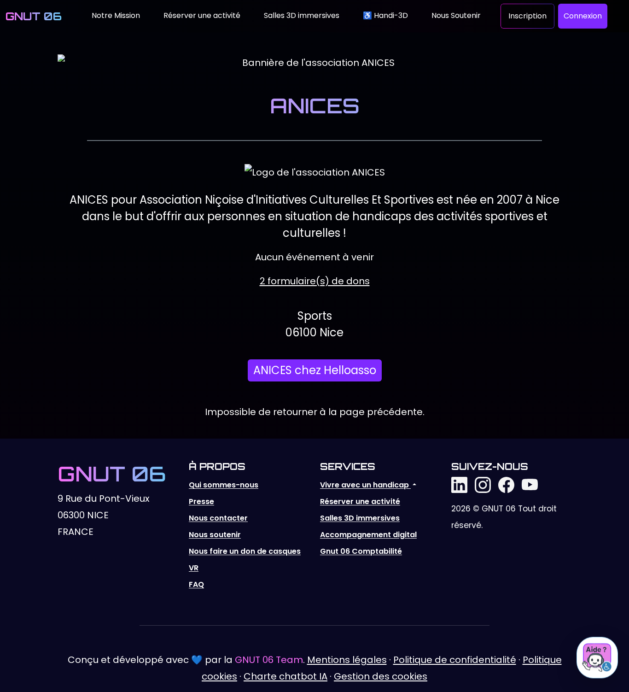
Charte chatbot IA (285, 676)
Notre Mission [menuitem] (116, 15)
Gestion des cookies (380, 676)
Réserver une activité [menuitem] (201, 15)
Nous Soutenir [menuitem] (456, 15)
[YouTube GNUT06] (530, 484)
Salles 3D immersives (360, 518)
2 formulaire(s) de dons (315, 281)
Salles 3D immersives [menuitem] (301, 15)
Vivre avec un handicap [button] (365, 485)
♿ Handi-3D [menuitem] (385, 15)
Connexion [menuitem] (583, 16)
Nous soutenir (215, 534)
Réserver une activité (360, 501)
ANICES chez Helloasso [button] (314, 370)
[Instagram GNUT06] (483, 484)
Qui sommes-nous (223, 485)
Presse (201, 501)
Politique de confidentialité (454, 659)
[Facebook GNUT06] (506, 484)
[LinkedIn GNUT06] (459, 484)
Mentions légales (347, 659)
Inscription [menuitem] (527, 16)
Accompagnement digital (368, 534)
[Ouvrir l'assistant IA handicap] (597, 657)
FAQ (196, 584)
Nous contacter (218, 518)
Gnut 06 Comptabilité (361, 551)
